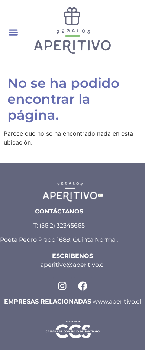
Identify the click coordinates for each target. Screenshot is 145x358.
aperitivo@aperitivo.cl (73, 264)
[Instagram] (62, 286)
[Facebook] (83, 286)
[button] (13, 32)
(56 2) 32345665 (62, 225)
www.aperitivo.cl (117, 301)
